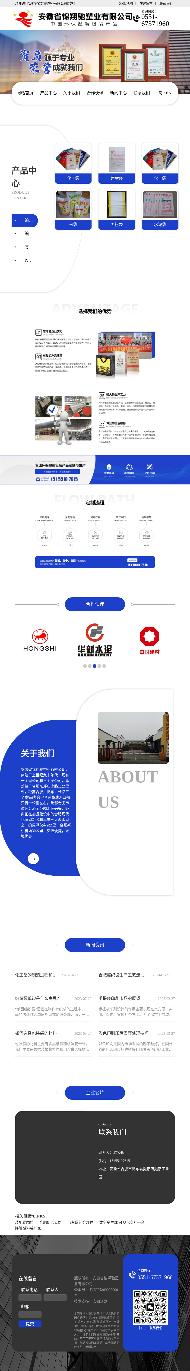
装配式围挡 (24, 1222)
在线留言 (145, 3)
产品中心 (48, 93)
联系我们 (165, 3)
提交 (30, 1324)
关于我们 (71, 93)
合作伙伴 (95, 93)
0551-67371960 (155, 1277)
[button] (85, 666)
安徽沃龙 (100, 1301)
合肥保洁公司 (50, 1222)
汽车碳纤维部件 (80, 1222)
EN (168, 93)
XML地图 (126, 3)
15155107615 (120, 1161)
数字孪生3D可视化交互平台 (122, 1222)
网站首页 (25, 93)
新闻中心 (118, 93)
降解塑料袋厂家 (28, 1228)
